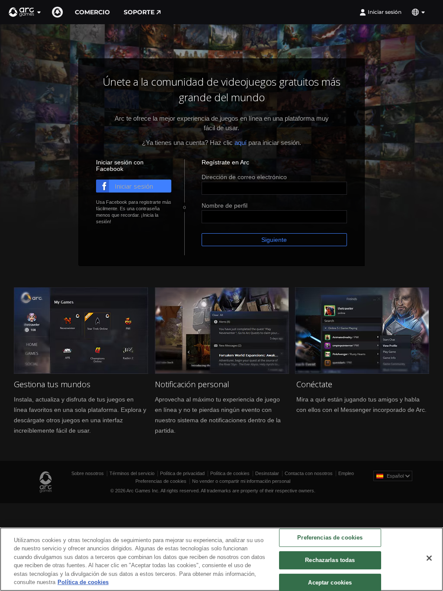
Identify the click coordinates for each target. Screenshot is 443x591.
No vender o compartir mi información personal (241, 481)
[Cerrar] (429, 558)
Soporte (139, 12)
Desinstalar (267, 473)
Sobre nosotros (87, 473)
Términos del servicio (131, 473)
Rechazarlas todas (330, 560)
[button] (25, 12)
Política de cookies (230, 473)
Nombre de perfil (224, 205)
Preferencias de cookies (160, 481)
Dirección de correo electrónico (244, 176)
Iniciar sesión (384, 12)
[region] (221, 559)
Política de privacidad (182, 473)
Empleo (346, 473)
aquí (240, 142)
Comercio (92, 12)
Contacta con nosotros (309, 473)
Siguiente (274, 239)
